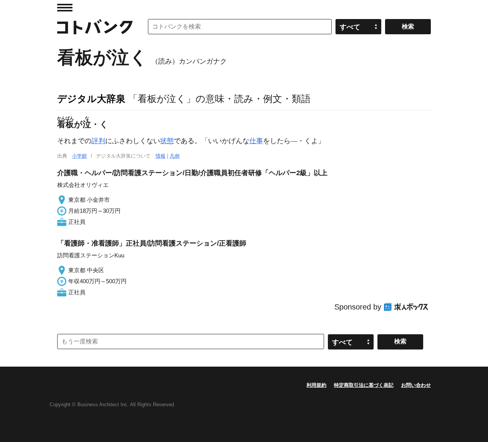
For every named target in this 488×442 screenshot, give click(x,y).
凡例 (175, 156)
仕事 (256, 141)
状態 (167, 141)
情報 (160, 156)
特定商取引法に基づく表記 (363, 385)
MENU (64, 7)
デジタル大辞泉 (91, 98)
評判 (98, 141)
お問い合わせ (416, 385)
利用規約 (316, 385)
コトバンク (95, 26)
